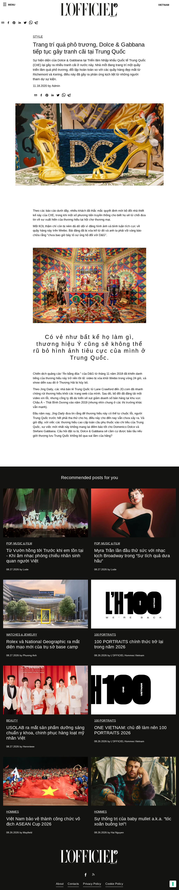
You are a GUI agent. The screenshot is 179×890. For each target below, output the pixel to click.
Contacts (73, 883)
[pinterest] (14, 23)
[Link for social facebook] (85, 875)
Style (38, 36)
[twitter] (25, 23)
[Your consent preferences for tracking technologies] (173, 884)
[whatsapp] (31, 23)
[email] (3, 23)
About (59, 883)
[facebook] (8, 23)
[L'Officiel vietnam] (89, 10)
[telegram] (36, 23)
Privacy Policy (92, 883)
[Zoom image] (89, 285)
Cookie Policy (114, 883)
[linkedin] (19, 23)
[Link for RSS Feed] (93, 875)
